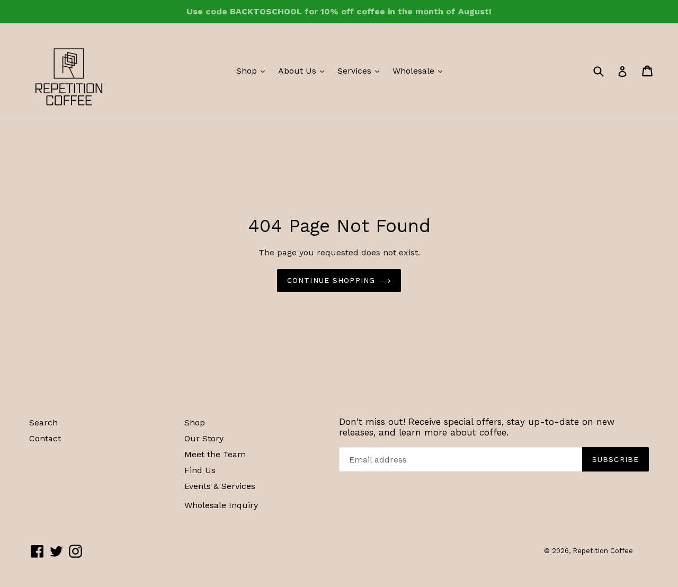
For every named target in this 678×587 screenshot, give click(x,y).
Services (361, 70)
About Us (303, 70)
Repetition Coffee (603, 551)
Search (43, 422)
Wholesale (420, 70)
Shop (253, 70)
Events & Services (219, 486)
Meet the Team (215, 454)
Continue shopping (331, 280)
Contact (45, 438)
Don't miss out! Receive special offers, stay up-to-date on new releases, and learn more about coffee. (476, 427)
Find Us (200, 470)
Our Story (204, 438)
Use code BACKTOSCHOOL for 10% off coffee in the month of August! (339, 11)
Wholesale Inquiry (221, 505)
